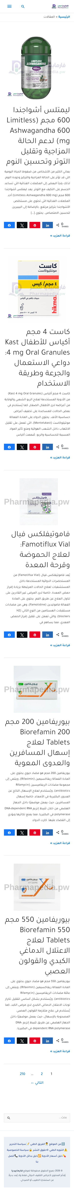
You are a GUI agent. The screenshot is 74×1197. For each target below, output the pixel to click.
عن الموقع (57, 1144)
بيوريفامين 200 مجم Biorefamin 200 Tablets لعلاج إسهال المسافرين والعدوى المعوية (37, 743)
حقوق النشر (41, 1150)
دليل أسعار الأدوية (54, 1156)
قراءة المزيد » (60, 236)
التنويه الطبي (58, 1150)
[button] (23, 6)
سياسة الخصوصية (19, 1150)
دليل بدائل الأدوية (30, 1156)
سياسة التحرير (19, 1144)
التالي (37, 1083)
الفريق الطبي (39, 1144)
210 (22, 1074)
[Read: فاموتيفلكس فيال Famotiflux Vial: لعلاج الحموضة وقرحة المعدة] (37, 502)
